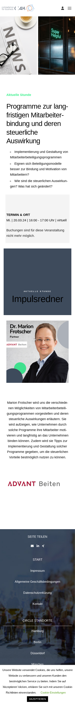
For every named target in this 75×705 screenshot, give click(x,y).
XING (22, 367)
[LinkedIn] (37, 545)
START (37, 559)
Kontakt (37, 603)
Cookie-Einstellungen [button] (53, 692)
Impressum (37, 570)
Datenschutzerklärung (37, 592)
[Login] (62, 8)
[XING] (43, 545)
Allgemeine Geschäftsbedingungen (37, 581)
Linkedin (13, 367)
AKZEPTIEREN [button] (37, 699)
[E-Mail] (32, 545)
